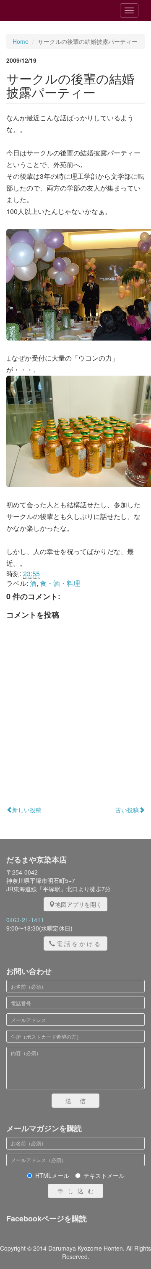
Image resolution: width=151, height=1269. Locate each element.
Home (21, 41)
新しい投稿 (27, 810)
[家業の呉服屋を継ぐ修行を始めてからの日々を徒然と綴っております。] (54, 10)
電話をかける (79, 943)
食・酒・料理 (60, 583)
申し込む (77, 1191)
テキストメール (104, 1175)
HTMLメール (52, 1175)
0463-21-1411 (25, 920)
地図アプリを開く (78, 904)
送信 (79, 1100)
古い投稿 (127, 810)
